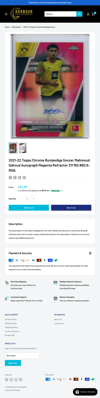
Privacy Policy (11, 319)
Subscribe (13, 363)
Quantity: (13, 198)
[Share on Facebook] (10, 177)
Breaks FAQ (10, 335)
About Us (58, 319)
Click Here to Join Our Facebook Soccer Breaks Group (50, 2)
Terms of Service (12, 331)
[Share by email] (24, 177)
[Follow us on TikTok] (20, 379)
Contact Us (59, 323)
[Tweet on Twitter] (19, 177)
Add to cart (29, 207)
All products (16, 27)
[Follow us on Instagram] (11, 379)
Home (7, 27)
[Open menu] (6, 14)
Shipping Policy (11, 327)
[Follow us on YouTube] (16, 379)
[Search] (79, 14)
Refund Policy (11, 323)
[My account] (88, 14)
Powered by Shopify (12, 390)
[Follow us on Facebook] (6, 379)
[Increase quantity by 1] (33, 198)
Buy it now (71, 207)
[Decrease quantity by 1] (20, 198)
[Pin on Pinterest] (15, 177)
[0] (93, 13)
